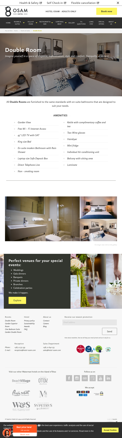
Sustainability (29, 323)
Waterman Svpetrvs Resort (21, 406)
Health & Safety (28, 3)
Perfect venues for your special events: (36, 262)
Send (109, 331)
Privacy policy (29, 321)
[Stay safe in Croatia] (89, 349)
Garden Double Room (13, 332)
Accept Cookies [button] (110, 430)
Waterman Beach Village (21, 381)
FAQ (25, 329)
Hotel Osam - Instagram (77, 378)
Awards (27, 326)
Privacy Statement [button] (11, 434)
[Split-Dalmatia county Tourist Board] (94, 359)
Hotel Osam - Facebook (69, 378)
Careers (46, 323)
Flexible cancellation (83, 3)
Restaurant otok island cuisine (43, 381)
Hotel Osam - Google (93, 378)
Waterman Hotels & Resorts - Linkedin (108, 378)
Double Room (10, 321)
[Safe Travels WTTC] (99, 348)
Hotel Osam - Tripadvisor (85, 378)
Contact (46, 321)
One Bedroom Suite (12, 329)
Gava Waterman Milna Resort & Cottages (21, 392)
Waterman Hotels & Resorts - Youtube (100, 378)
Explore (17, 300)
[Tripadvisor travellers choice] (108, 349)
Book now (106, 11)
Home (8, 23)
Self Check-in (55, 3)
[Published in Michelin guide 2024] (80, 349)
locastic (115, 419)
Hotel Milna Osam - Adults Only (43, 393)
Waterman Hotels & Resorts (43, 406)
